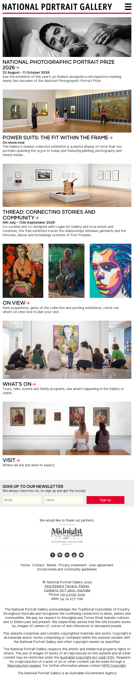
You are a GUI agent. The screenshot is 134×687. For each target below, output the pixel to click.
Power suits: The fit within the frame (55, 137)
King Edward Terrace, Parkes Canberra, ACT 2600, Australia (67, 588)
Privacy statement (72, 565)
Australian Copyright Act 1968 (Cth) (87, 657)
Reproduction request (24, 666)
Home (25, 565)
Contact (38, 565)
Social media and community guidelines (67, 569)
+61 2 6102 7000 (72, 595)
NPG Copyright (114, 666)
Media (51, 565)
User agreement (101, 565)
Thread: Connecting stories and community (49, 215)
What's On (17, 384)
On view (14, 303)
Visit (9, 460)
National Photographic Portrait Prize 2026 (59, 65)
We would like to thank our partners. (67, 520)
